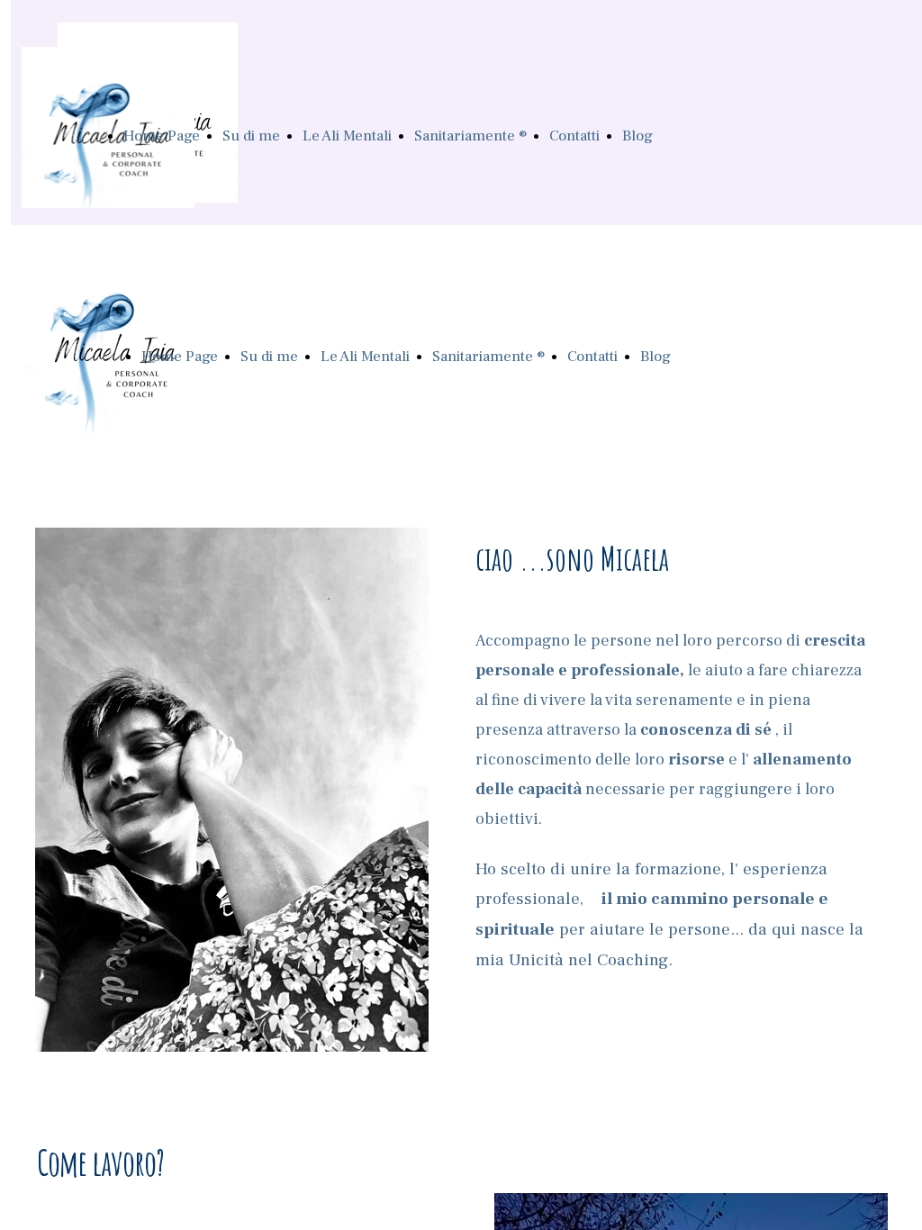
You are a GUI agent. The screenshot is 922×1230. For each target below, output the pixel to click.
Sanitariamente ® (470, 136)
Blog (637, 136)
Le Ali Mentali (347, 136)
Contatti (574, 136)
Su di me (251, 136)
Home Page (161, 136)
